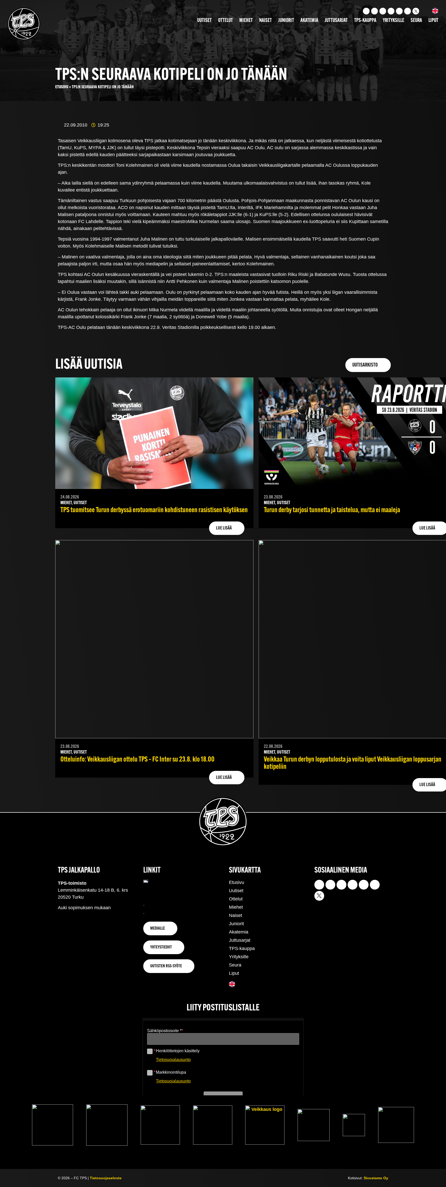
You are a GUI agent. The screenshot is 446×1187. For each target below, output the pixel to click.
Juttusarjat (336, 20)
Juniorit (286, 20)
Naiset (265, 20)
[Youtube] (374, 11)
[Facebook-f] (391, 11)
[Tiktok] (382, 11)
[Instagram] (366, 11)
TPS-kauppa (365, 20)
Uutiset (204, 20)
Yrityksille (393, 20)
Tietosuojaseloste (106, 1178)
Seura (416, 20)
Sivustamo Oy (376, 1178)
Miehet (246, 20)
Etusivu (61, 87)
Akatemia (309, 20)
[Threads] (407, 11)
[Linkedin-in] (399, 11)
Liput (433, 20)
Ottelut (225, 20)
